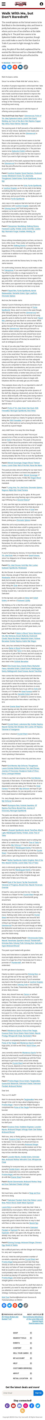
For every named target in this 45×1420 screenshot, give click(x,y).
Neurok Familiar (8, 727)
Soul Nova (12, 808)
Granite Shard (26, 666)
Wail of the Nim (23, 465)
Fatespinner (12, 226)
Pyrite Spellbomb (29, 178)
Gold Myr (30, 229)
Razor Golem (29, 1033)
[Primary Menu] (3, 4)
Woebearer (22, 568)
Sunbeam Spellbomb (10, 568)
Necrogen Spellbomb (18, 411)
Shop (15, 1333)
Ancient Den (21, 808)
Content (17, 1348)
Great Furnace (22, 490)
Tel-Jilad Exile (27, 176)
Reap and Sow (34, 1193)
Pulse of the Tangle (29, 1031)
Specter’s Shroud (23, 941)
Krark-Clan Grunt (28, 408)
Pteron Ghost (11, 1203)
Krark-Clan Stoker (35, 1129)
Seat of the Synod (14, 882)
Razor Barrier (15, 124)
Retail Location (20, 1378)
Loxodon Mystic (14, 1157)
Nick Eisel (7, 63)
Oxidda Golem (26, 1157)
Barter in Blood (22, 633)
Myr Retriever (10, 636)
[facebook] (32, 1406)
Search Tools (19, 1338)
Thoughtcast (6, 178)
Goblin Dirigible (28, 860)
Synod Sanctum (27, 173)
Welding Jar (6, 121)
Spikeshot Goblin (15, 118)
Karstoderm (27, 1036)
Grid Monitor (12, 766)
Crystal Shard (13, 724)
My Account (19, 1358)
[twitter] (38, 1406)
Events (16, 1343)
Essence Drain (7, 1033)
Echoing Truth (18, 943)
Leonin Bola (6, 1207)
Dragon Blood (27, 463)
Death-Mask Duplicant (25, 1203)
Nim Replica (29, 121)
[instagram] (25, 1406)
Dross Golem (19, 1033)
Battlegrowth (12, 671)
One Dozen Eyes (14, 666)
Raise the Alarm (36, 465)
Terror (30, 633)
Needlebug (21, 226)
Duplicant (14, 1230)
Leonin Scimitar (7, 768)
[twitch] (7, 1406)
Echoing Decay (10, 209)
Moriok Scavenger (15, 463)
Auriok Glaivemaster (15, 1182)
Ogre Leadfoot (31, 293)
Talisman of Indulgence (10, 729)
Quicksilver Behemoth (10, 1084)
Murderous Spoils (14, 1031)
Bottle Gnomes (20, 768)
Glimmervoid (29, 116)
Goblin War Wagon (29, 641)
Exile (25, 186)
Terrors (26, 994)
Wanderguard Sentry (14, 833)
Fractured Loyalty (8, 229)
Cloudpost (23, 771)
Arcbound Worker (15, 1086)
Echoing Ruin (29, 943)
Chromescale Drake (35, 938)
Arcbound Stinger (14, 1129)
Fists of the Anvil (17, 121)
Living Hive (12, 488)
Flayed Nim (12, 291)
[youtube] (13, 1406)
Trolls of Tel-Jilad (14, 408)
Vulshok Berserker (21, 661)
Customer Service (21, 1368)
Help (15, 1363)
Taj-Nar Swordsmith (29, 882)
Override (5, 888)
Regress (5, 490)
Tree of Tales (34, 843)
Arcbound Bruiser (13, 946)
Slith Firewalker (15, 420)
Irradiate (22, 231)
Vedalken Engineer (27, 1127)
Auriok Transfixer (35, 671)
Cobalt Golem (17, 178)
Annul (7, 124)
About (16, 1373)
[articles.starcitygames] (22, 1411)
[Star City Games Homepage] (23, 3)
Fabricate (24, 124)
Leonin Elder (12, 465)
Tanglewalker (35, 1081)
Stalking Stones (33, 226)
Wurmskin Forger (11, 231)
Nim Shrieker (19, 727)
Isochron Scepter (14, 173)
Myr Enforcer (23, 766)
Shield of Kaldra (11, 1245)
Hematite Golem (18, 293)
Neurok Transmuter (9, 941)
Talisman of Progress (10, 885)
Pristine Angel (13, 1081)
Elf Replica (38, 727)
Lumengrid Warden (13, 774)
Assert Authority (22, 636)
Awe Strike (31, 411)
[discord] (19, 1406)
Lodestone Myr (24, 724)
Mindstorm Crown (14, 176)
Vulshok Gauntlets (27, 805)
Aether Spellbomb (15, 860)
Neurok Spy (33, 1223)
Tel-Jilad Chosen (14, 565)
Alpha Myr (13, 490)
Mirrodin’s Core (25, 1160)
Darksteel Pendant (15, 1200)
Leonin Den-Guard (30, 118)
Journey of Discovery (10, 771)
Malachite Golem (27, 639)
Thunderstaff (35, 941)
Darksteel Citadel (25, 1084)
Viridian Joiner (21, 229)
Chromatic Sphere (8, 296)
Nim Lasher (33, 565)
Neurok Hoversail (35, 885)
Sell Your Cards (21, 1353)
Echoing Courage (14, 1243)
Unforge (25, 1129)
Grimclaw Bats (7, 943)
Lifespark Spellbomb (16, 830)
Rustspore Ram (14, 805)
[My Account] (41, 4)
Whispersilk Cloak (15, 1036)
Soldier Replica (16, 641)
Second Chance (23, 500)
